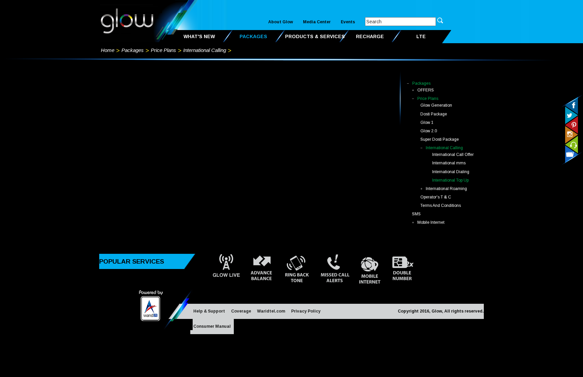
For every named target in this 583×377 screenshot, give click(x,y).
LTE (421, 36)
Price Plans (163, 50)
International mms (449, 163)
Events (348, 22)
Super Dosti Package (439, 139)
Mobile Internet (430, 222)
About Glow (280, 22)
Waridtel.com (271, 311)
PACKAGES (253, 36)
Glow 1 (427, 122)
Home (107, 50)
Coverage (241, 311)
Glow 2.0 (428, 131)
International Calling (204, 50)
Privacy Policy (306, 311)
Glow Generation (436, 105)
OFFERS (425, 90)
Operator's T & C (435, 197)
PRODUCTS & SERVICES (315, 36)
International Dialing (450, 171)
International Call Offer (453, 154)
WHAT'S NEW (199, 36)
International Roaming (446, 188)
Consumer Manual (212, 326)
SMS (416, 214)
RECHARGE (370, 36)
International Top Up (450, 180)
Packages (132, 50)
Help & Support (209, 311)
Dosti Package (433, 114)
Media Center (317, 22)
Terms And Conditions (440, 205)
